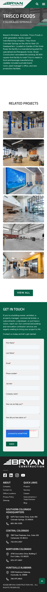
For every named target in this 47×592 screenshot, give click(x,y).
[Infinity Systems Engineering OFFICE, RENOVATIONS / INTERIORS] (23, 265)
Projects (27, 487)
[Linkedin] (11, 475)
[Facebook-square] (5, 475)
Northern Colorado (18, 549)
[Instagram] (17, 475)
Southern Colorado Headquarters (18, 510)
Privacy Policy (8, 497)
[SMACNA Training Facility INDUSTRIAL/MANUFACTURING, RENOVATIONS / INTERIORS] (23, 237)
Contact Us (7, 490)
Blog (25, 503)
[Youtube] (23, 475)
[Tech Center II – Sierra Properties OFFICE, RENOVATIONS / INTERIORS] (23, 209)
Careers (26, 494)
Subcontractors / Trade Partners (30, 498)
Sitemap (6, 501)
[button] (17, 4)
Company (6, 487)
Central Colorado (17, 530)
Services (27, 490)
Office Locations (9, 494)
